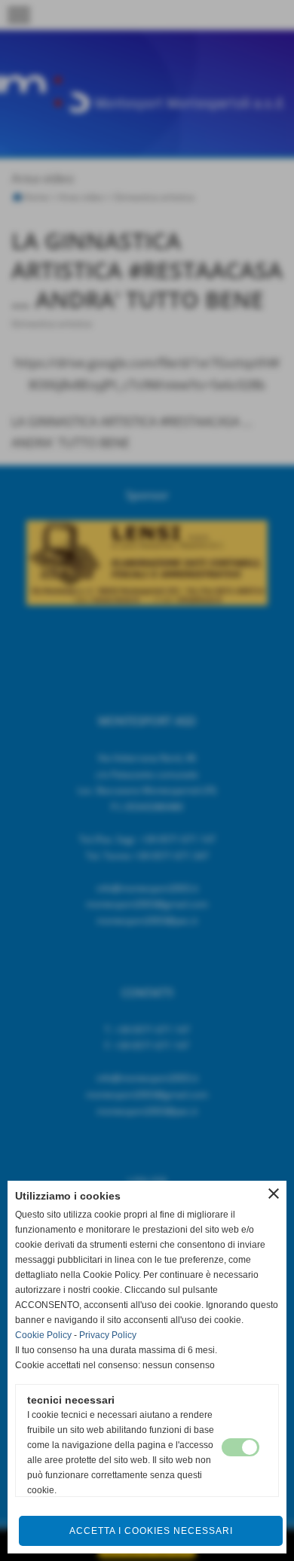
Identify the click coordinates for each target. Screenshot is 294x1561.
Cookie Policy (43, 1335)
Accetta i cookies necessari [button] (151, 1531)
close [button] (274, 1193)
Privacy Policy (107, 1335)
